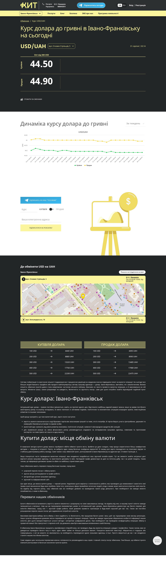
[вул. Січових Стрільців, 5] (83, 295)
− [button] (141, 309)
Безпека (73, 13)
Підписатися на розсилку (40, 228)
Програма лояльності (108, 13)
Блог (62, 13)
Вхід (131, 5)
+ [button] (141, 306)
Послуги (51, 13)
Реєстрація (141, 5)
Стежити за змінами (33, 99)
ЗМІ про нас (87, 13)
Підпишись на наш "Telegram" (43, 200)
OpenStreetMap (132, 314)
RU (124, 5)
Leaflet (124, 314)
